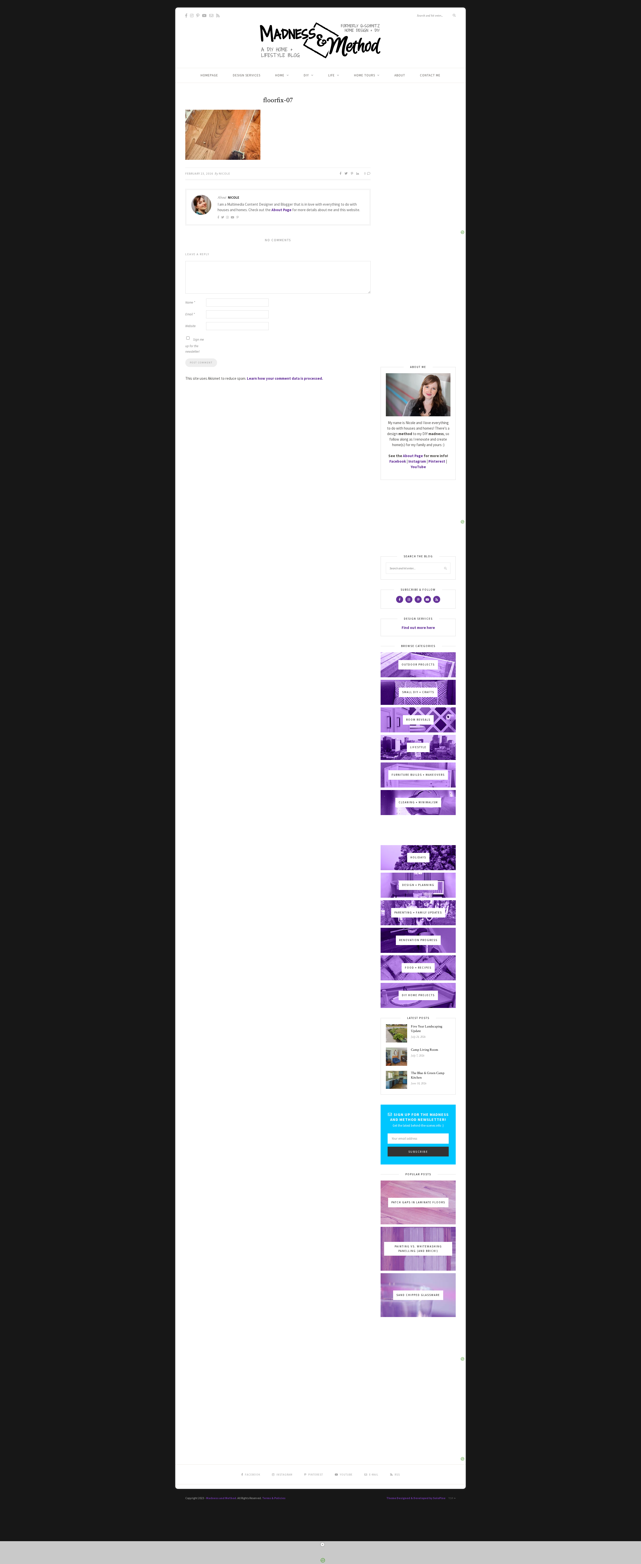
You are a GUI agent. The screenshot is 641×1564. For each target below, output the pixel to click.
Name (190, 302)
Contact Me (430, 75)
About (399, 75)
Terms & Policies (273, 1498)
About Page (281, 209)
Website (190, 326)
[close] (322, 1544)
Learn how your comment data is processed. (285, 378)
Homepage (209, 75)
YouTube (418, 466)
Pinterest (436, 461)
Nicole (224, 173)
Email (190, 314)
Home (279, 75)
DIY (306, 75)
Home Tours (364, 75)
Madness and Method (221, 1498)
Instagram (417, 461)
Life (331, 75)
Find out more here (418, 627)
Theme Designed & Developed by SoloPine (415, 1498)
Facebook (397, 461)
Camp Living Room (424, 1050)
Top (451, 1498)
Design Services (246, 75)
